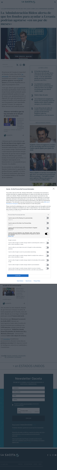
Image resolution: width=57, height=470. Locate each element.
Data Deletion (20, 280)
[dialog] (28, 235)
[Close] (54, 189)
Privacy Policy (37, 280)
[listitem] (28, 214)
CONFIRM (18, 275)
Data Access (28, 280)
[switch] (47, 218)
